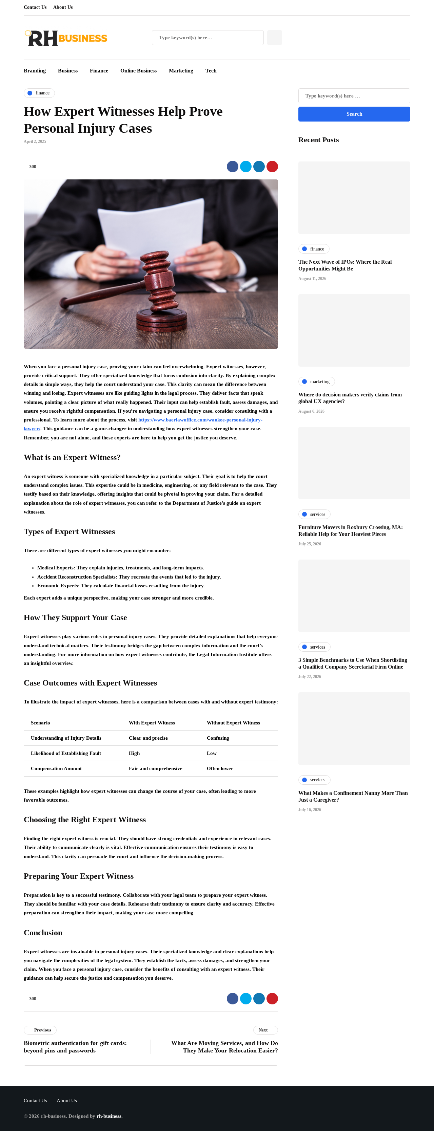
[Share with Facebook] (232, 166)
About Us (63, 7)
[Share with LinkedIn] (259, 166)
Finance (99, 70)
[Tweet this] (246, 166)
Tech (211, 70)
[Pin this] (272, 166)
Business (68, 70)
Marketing (181, 70)
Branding (35, 70)
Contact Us (35, 7)
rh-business (109, 1116)
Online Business (138, 70)
